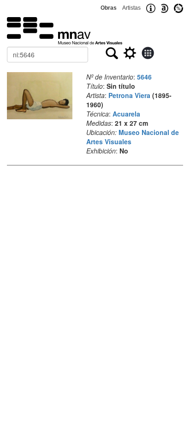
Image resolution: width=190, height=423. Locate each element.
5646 (144, 76)
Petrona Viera (129, 95)
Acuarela (126, 113)
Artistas (131, 8)
